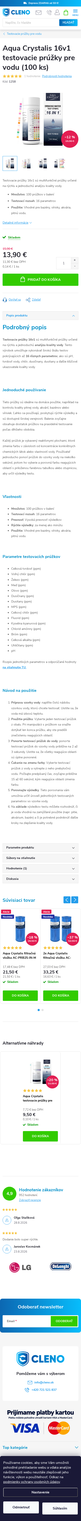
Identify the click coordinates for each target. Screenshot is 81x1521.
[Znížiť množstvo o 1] (74, 266)
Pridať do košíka (44, 279)
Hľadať (68, 23)
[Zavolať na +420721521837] (49, 12)
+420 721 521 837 (44, 1390)
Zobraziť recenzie (30, 1200)
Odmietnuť (21, 1507)
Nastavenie (40, 1492)
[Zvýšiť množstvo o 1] (74, 260)
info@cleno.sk (44, 1382)
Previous (67, 899)
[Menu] (75, 12)
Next (74, 899)
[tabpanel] (20, 956)
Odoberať (64, 1321)
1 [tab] (39, 1010)
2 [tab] (42, 1010)
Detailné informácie (15, 223)
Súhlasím (60, 1508)
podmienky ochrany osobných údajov (31, 1481)
